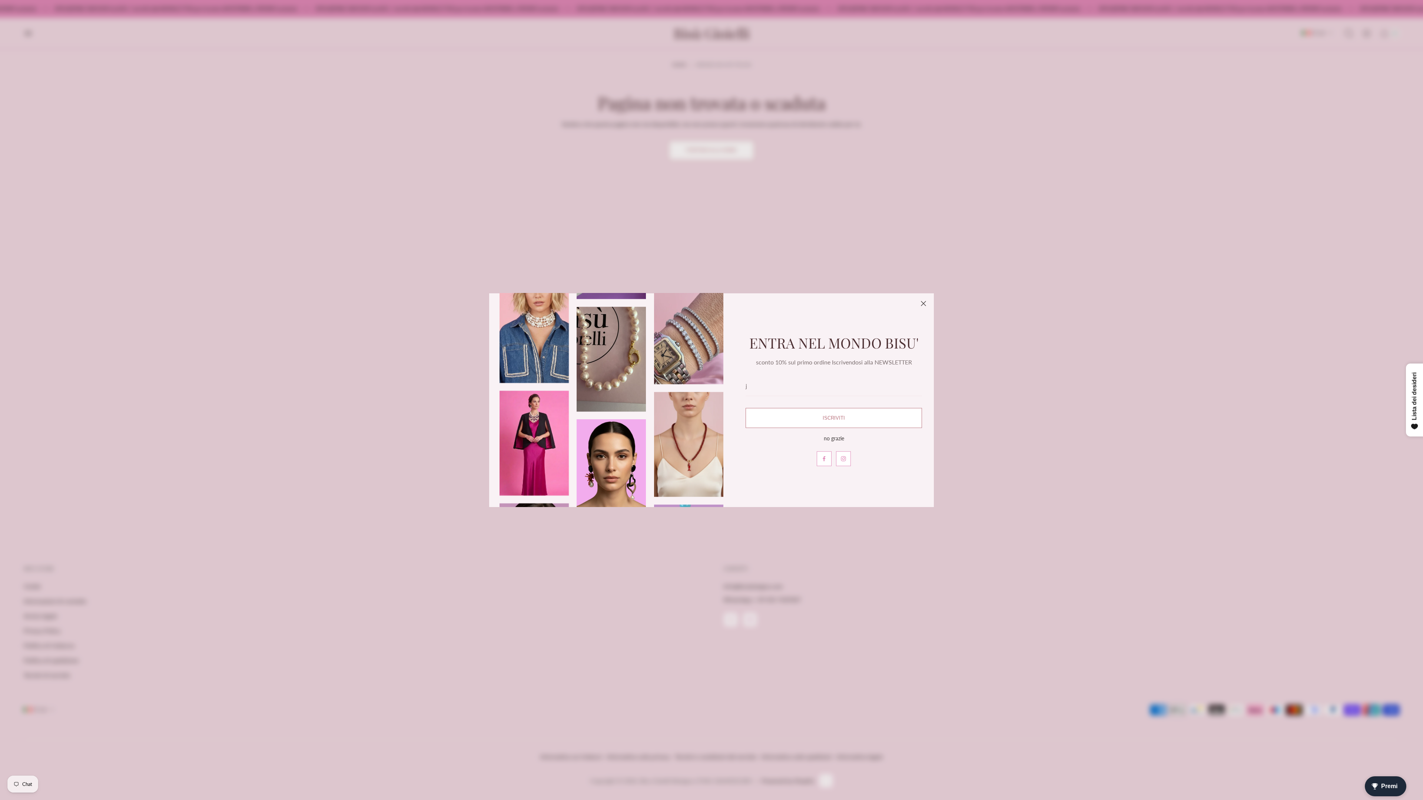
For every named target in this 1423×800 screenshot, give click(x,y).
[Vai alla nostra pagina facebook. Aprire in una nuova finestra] (824, 458)
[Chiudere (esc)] (923, 303)
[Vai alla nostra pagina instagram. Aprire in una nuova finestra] (843, 458)
